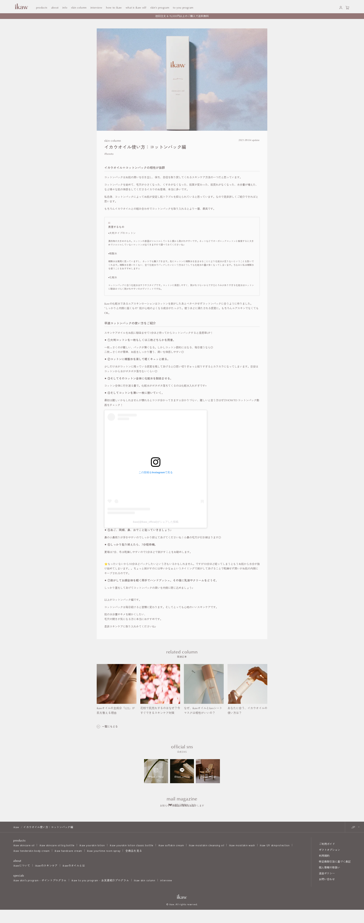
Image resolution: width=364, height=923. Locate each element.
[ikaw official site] (20, 6)
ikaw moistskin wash (242, 845)
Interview (96, 7)
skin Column (79, 7)
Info (64, 7)
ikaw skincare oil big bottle (57, 845)
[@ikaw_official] (156, 771)
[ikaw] (182, 896)
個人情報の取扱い (329, 867)
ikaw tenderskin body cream (31, 851)
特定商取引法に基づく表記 (335, 861)
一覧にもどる (110, 726)
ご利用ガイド (327, 844)
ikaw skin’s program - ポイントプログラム (40, 880)
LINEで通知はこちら (184, 804)
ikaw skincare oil (24, 845)
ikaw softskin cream (171, 845)
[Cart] (347, 6)
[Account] (340, 6)
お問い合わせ (327, 879)
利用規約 (324, 855)
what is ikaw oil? (136, 7)
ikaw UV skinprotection (274, 845)
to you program (183, 7)
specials (18, 875)
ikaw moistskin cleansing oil (206, 845)
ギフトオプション (329, 850)
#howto (109, 154)
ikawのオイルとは (74, 865)
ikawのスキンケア (46, 865)
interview (166, 880)
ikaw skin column (144, 880)
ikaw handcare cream (68, 851)
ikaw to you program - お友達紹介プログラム (100, 880)
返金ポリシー (327, 873)
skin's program (159, 7)
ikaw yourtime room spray (103, 851)
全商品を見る (133, 851)
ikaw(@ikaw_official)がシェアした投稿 (155, 521)
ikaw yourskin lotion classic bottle (131, 845)
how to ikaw (114, 7)
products (41, 7)
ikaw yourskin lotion (92, 845)
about (55, 7)
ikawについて (21, 865)
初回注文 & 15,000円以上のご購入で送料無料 (182, 16)
